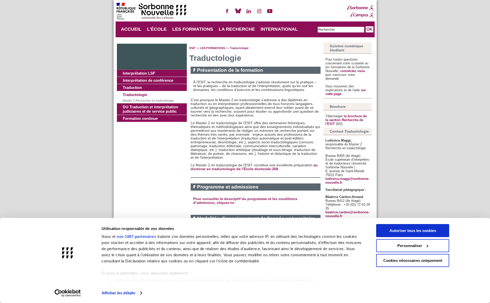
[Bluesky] (238, 13)
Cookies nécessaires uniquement (412, 260)
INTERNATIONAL (279, 29)
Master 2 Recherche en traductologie (148, 100)
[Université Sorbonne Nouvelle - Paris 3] (151, 11)
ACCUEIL (131, 29)
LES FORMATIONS (192, 29)
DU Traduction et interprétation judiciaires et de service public (150, 109)
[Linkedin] (249, 13)
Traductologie (135, 94)
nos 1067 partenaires (136, 236)
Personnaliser (409, 245)
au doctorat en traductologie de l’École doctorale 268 (254, 167)
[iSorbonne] (360, 7)
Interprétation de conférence (148, 80)
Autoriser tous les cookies (412, 230)
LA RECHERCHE (237, 29)
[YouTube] (270, 13)
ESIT (192, 48)
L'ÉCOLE (157, 29)
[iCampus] (360, 15)
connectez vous (352, 71)
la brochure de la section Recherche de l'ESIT (346, 120)
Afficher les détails (118, 293)
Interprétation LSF (139, 73)
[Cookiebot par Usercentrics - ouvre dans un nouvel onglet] (67, 293)
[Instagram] (259, 13)
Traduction (132, 87)
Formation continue (140, 118)
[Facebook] (227, 13)
